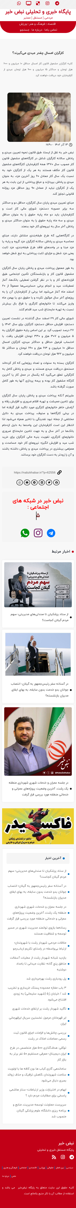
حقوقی (50, 1167)
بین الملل (60, 1167)
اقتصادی (33, 1167)
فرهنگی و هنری (10, 1167)
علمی (14, 1176)
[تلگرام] (51, 533)
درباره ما (5, 1176)
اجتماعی (23, 1167)
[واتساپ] (25, 533)
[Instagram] (47, 3)
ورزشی (42, 1167)
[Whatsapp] (19, 3)
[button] (56, 482)
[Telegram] (57, 3)
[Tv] (28, 3)
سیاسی (69, 1167)
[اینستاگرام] (38, 533)
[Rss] (54, 1157)
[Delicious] (38, 3)
